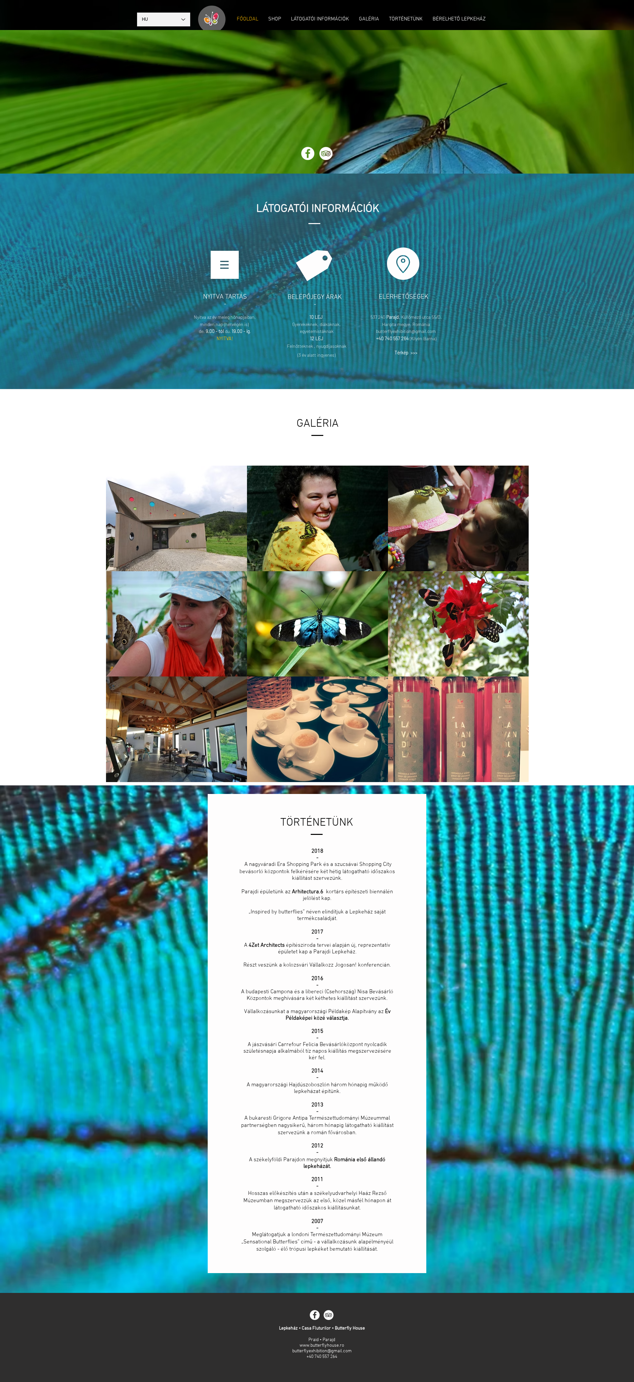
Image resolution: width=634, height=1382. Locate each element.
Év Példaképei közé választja (338, 1015)
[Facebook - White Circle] (307, 153)
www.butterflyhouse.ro (321, 1345)
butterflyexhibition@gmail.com (406, 331)
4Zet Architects (267, 945)
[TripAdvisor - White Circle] (326, 153)
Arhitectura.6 (307, 892)
